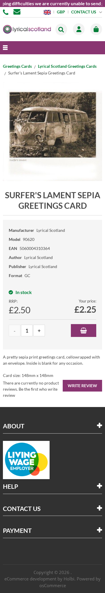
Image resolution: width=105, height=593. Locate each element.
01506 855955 (6, 11)
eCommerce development (30, 579)
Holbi (69, 579)
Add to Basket (83, 330)
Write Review (82, 385)
